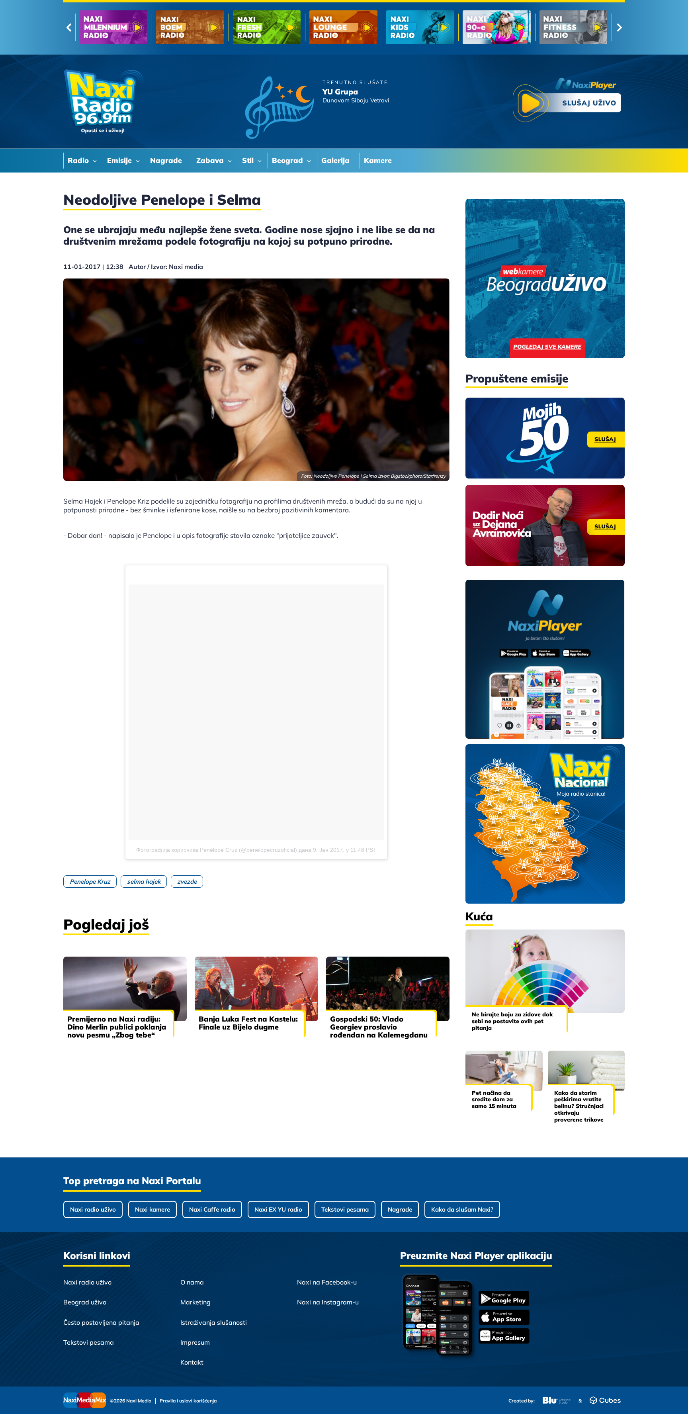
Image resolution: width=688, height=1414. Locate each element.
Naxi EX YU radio (278, 1209)
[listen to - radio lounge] (190, 27)
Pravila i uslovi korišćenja (188, 1401)
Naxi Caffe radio (212, 1209)
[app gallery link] (504, 1336)
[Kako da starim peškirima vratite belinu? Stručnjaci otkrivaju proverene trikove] (586, 1071)
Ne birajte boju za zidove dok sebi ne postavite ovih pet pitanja (512, 1021)
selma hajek (143, 881)
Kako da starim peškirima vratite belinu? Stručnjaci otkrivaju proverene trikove (579, 1106)
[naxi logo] (103, 101)
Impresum (195, 1342)
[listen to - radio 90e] (343, 27)
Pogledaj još (106, 924)
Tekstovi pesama (345, 1209)
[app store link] (504, 1318)
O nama (192, 1282)
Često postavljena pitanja (101, 1322)
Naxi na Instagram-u (328, 1302)
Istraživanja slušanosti (213, 1322)
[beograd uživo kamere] (545, 279)
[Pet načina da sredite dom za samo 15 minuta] (504, 1071)
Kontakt (191, 1362)
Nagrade (400, 1209)
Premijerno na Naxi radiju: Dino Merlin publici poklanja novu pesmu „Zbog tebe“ (116, 1026)
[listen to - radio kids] (267, 27)
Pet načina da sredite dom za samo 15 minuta (494, 1099)
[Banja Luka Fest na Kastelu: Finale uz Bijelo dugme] (256, 989)
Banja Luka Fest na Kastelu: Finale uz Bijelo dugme (248, 1023)
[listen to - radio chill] (573, 27)
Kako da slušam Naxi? (462, 1209)
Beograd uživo (84, 1302)
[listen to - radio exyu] (496, 27)
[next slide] (619, 27)
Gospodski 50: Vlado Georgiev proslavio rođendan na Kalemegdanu (379, 1026)
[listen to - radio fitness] (420, 27)
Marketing (195, 1302)
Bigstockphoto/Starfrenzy (418, 476)
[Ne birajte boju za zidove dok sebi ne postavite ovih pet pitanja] (545, 971)
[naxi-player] (545, 659)
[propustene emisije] (545, 438)
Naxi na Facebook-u (327, 1282)
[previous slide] (68, 27)
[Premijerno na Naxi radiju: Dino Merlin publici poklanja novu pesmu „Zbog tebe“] (125, 989)
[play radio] (567, 101)
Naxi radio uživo (93, 1209)
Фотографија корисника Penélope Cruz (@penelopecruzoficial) (216, 850)
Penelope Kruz (90, 881)
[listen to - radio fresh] (113, 27)
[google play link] (504, 1299)
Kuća (479, 916)
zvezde (187, 881)
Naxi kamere (152, 1209)
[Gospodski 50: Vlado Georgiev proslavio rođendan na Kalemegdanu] (388, 989)
